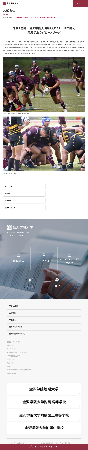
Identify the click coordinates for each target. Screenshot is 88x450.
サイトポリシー (33, 443)
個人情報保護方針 (47, 443)
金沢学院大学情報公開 (63, 443)
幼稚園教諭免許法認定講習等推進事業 (19, 370)
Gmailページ (11, 349)
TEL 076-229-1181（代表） (15, 235)
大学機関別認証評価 (13, 356)
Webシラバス (11, 345)
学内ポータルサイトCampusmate (18, 342)
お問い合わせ (21, 443)
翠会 (8, 366)
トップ (4, 17)
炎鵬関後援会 (11, 373)
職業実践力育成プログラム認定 (17, 352)
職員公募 (10, 363)
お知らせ (11, 17)
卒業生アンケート (12, 359)
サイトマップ (11, 443)
